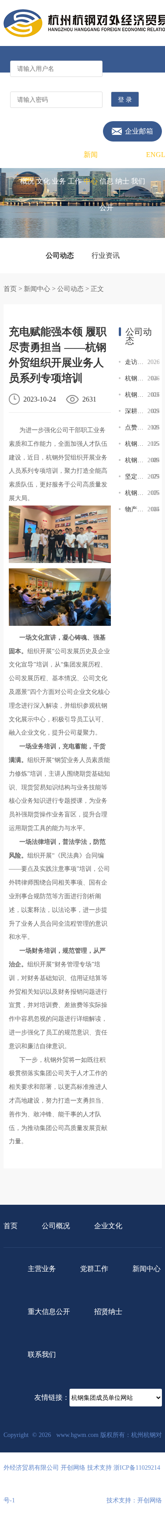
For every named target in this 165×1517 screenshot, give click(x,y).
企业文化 (43, 168)
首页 (11, 154)
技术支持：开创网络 (134, 1500)
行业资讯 (106, 255)
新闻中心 (91, 168)
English (154, 154)
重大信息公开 (106, 181)
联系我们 (138, 168)
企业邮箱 (139, 131)
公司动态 (60, 255)
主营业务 (59, 168)
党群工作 (75, 168)
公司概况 (27, 168)
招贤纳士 (122, 168)
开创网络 (73, 1467)
